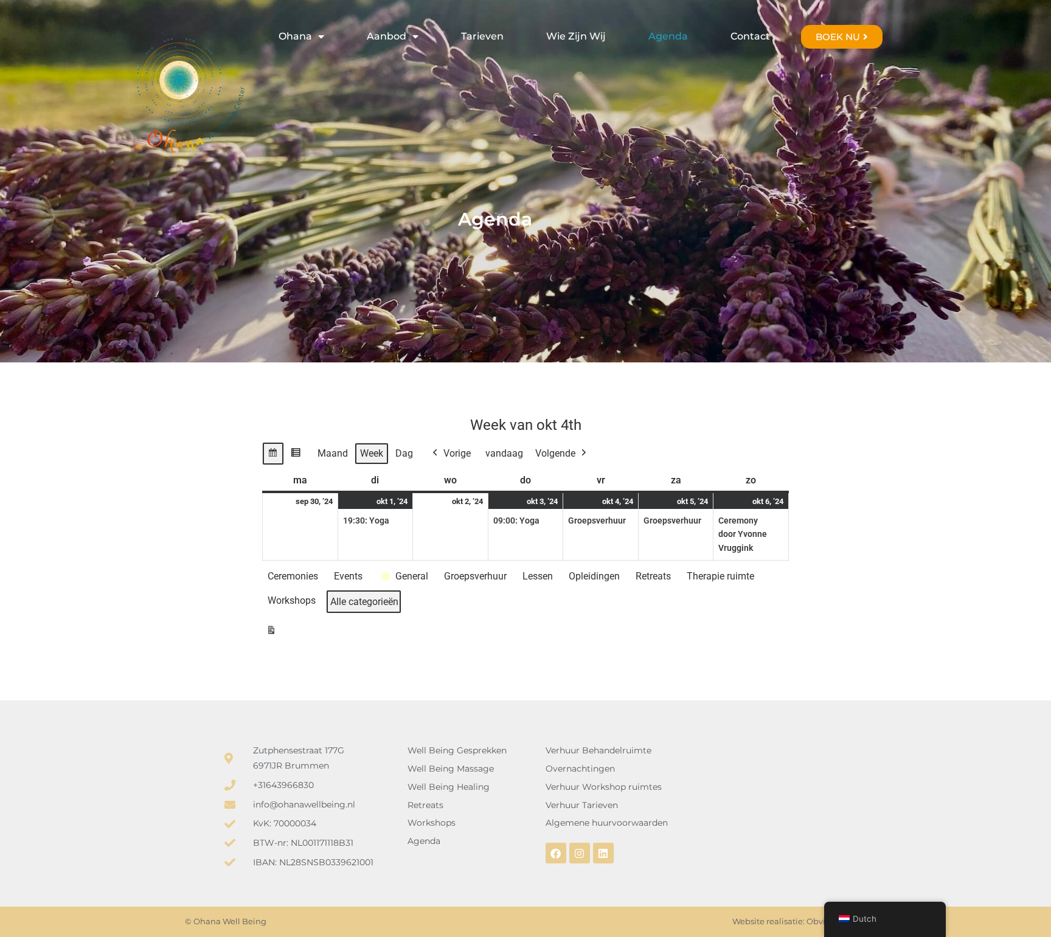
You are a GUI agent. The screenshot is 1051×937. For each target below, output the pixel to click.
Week (371, 453)
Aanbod (386, 36)
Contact (750, 36)
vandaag (504, 453)
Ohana (295, 36)
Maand (332, 453)
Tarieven (482, 36)
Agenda (668, 36)
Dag (404, 453)
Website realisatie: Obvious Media (799, 921)
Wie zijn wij (576, 36)
